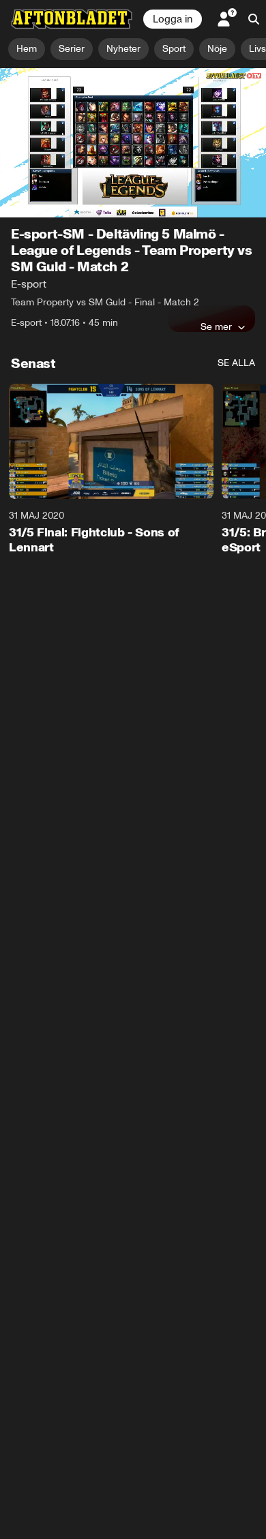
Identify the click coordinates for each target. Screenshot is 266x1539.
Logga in (172, 19)
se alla (236, 363)
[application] (133, 142)
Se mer (216, 326)
